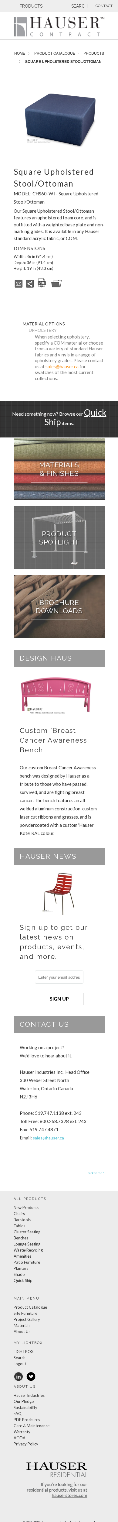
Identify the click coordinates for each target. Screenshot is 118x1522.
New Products (26, 1207)
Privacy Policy (26, 1443)
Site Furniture (25, 1313)
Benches (21, 1237)
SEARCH (78, 6)
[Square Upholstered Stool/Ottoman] (59, 114)
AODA (19, 1437)
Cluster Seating (27, 1231)
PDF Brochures (27, 1419)
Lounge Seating (27, 1244)
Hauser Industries (29, 1395)
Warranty (22, 1431)
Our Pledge (24, 1401)
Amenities (22, 1256)
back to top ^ (96, 1173)
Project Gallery (27, 1319)
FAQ (18, 1413)
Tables (19, 1225)
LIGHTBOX (23, 1351)
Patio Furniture (27, 1262)
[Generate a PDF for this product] (42, 286)
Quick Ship (23, 1280)
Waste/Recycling (28, 1250)
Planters (21, 1268)
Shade (19, 1274)
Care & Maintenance (31, 1425)
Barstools (22, 1219)
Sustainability (25, 1407)
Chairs (19, 1213)
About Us (22, 1331)
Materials (22, 1325)
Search (19, 1357)
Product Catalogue (54, 53)
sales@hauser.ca (62, 366)
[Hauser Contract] (59, 26)
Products (93, 53)
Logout (20, 1363)
